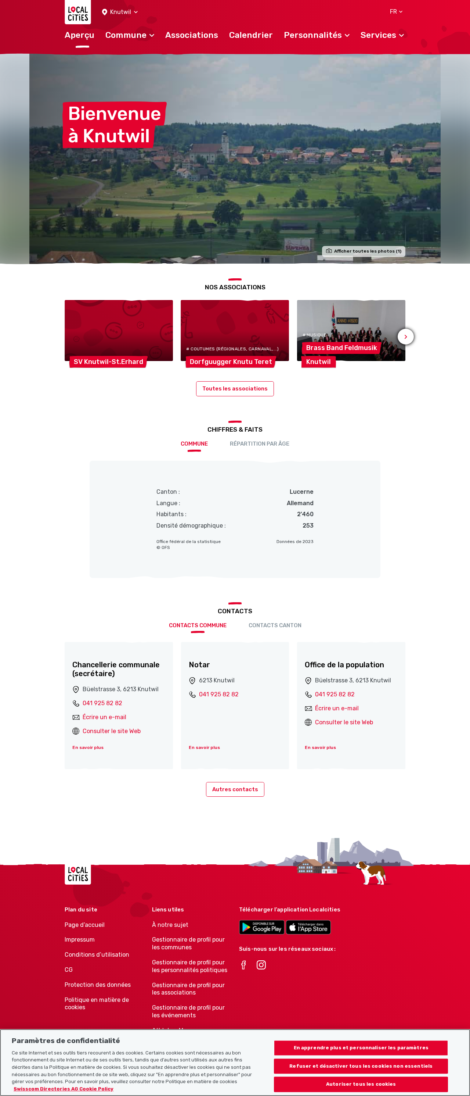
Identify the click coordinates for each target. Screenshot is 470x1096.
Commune (194, 443)
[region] (235, 1062)
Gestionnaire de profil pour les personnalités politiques (189, 966)
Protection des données (98, 984)
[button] (120, 12)
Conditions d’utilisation (97, 954)
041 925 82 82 (102, 703)
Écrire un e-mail (104, 717)
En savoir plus (88, 747)
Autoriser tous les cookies (361, 1084)
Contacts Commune (198, 625)
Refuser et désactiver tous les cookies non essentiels (361, 1066)
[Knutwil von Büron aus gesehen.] (235, 158)
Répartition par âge (259, 443)
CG (69, 969)
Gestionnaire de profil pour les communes (188, 943)
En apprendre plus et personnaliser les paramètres (361, 1047)
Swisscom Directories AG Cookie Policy (63, 1088)
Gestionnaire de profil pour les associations (188, 989)
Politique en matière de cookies (97, 1003)
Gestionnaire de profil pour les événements (188, 1011)
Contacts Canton (275, 625)
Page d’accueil (85, 924)
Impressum (80, 939)
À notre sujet (170, 924)
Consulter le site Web (112, 731)
